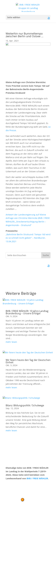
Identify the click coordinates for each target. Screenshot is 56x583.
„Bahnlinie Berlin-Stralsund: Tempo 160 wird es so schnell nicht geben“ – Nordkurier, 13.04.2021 (28, 238)
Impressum (21, 484)
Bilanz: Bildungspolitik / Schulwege (25, 405)
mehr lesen (11, 341)
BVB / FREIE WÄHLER (37, 478)
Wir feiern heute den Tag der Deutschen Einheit (28, 361)
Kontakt (9, 484)
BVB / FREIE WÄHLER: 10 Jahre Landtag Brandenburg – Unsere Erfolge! (27, 312)
